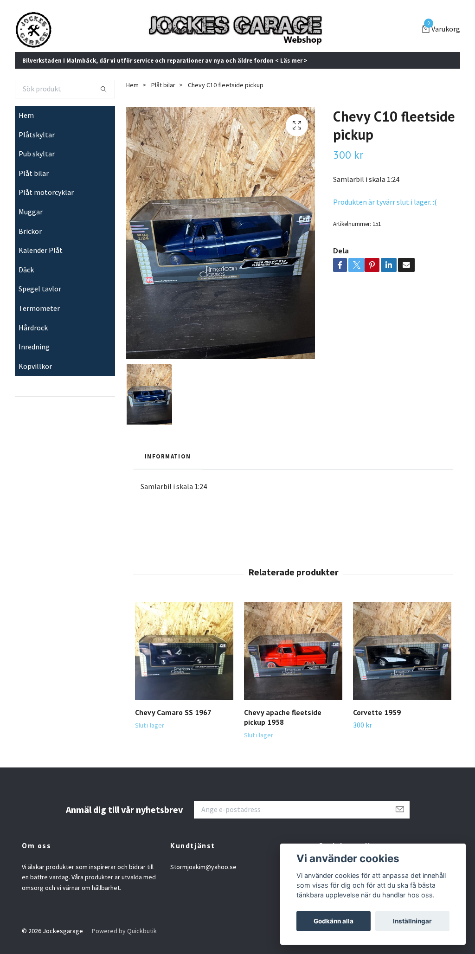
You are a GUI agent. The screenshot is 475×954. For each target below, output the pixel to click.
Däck (26, 269)
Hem (26, 115)
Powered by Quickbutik (124, 931)
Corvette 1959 (377, 712)
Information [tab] (168, 456)
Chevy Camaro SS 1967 (173, 712)
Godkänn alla (333, 921)
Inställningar (412, 921)
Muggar (31, 211)
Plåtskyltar (37, 134)
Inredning (34, 346)
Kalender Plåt (41, 250)
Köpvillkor (35, 366)
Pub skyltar (37, 153)
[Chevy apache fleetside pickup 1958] (293, 651)
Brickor (30, 231)
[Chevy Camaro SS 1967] (184, 651)
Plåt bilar (34, 173)
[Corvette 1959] (402, 651)
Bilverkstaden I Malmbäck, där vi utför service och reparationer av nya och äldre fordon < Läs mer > (165, 60)
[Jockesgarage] (33, 29)
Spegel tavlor (40, 288)
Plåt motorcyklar (46, 192)
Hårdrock (33, 327)
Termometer (39, 308)
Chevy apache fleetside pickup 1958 (282, 717)
